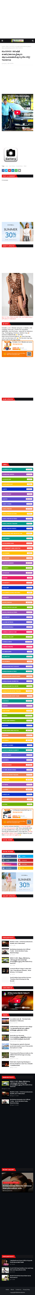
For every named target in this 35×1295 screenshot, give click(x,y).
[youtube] (25, 864)
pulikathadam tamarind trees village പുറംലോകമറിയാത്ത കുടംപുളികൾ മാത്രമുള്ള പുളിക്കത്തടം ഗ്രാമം (21, 1028)
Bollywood (16, 509)
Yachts (16, 799)
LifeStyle (16, 656)
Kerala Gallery (16, 637)
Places (16, 725)
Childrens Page (16, 543)
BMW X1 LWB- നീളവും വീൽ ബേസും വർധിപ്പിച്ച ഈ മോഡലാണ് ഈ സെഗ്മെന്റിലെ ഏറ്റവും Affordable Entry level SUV (21, 960)
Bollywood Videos (16, 528)
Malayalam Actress (16, 671)
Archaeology (16, 484)
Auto (7, 166)
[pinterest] (25, 860)
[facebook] (9, 856)
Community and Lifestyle (16, 548)
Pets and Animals (16, 720)
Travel (16, 784)
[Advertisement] (17, 19)
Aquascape (16, 479)
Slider (7, 46)
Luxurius (16, 661)
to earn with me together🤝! (13, 835)
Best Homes (16, 504)
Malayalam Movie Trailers (16, 691)
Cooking (16, 553)
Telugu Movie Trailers (16, 775)
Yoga (16, 804)
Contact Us (18, 1289)
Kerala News (19, 166)
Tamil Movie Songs (16, 770)
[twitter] (25, 856)
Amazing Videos (16, 474)
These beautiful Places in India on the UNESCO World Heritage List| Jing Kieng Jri (21, 1054)
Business (16, 538)
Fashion (16, 573)
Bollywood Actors (16, 514)
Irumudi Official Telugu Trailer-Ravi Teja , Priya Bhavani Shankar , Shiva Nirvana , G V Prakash (20, 970)
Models (16, 701)
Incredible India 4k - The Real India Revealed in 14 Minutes (20, 1020)
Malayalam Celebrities (16, 681)
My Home (16, 711)
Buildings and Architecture (16, 533)
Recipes (16, 735)
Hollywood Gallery (16, 607)
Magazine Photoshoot (16, 666)
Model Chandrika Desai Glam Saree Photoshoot (20, 1276)
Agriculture (16, 469)
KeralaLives (22, 1292)
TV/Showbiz (16, 765)
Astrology (16, 494)
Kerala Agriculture (16, 632)
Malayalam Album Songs (16, 676)
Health (16, 597)
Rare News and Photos (16, 730)
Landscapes (16, 651)
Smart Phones (16, 745)
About (12, 1289)
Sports (16, 760)
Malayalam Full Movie (16, 686)
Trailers (16, 779)
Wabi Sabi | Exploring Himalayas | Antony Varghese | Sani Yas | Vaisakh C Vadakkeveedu (21, 1063)
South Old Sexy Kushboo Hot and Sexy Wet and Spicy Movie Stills (21, 1269)
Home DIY (16, 617)
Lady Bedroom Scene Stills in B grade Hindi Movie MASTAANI (21, 1261)
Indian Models (16, 627)
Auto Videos (12, 166)
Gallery (16, 587)
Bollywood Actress (16, 518)
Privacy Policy (26, 1289)
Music (16, 706)
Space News (16, 755)
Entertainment (16, 563)
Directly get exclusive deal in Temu (17, 832)
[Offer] (17, 241)
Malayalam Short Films (16, 696)
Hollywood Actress (16, 612)
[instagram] (9, 864)
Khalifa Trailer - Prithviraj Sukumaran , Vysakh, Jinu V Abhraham (21, 942)
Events (16, 568)
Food (16, 578)
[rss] (25, 868)
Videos (16, 789)
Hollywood (16, 602)
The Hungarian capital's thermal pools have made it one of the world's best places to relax (21, 1046)
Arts (16, 489)
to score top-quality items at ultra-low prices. (16, 827)
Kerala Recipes (16, 647)
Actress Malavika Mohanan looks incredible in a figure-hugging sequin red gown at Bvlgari (16, 1185)
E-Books (16, 558)
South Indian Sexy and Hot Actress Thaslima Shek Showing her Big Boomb (20, 979)
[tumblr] (9, 860)
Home (3, 46)
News (16, 715)
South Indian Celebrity (16, 750)
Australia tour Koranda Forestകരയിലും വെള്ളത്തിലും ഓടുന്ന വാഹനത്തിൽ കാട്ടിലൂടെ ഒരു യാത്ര (20, 1037)
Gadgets (16, 582)
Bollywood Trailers (16, 523)
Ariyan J (5, 63)
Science (16, 740)
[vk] (9, 868)
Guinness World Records (16, 592)
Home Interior (16, 622)
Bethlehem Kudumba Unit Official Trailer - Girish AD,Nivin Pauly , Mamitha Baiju (20, 951)
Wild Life (16, 794)
